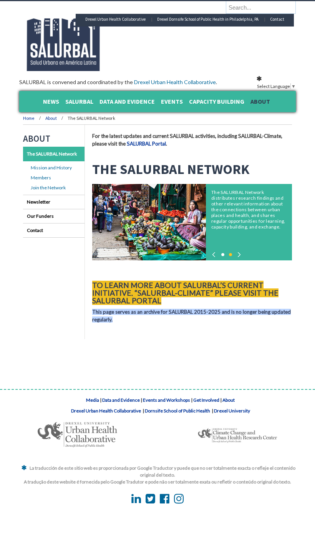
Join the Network (48, 187)
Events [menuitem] (172, 101)
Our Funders (40, 216)
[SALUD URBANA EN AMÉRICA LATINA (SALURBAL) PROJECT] (96, 69)
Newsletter (38, 202)
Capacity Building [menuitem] (216, 101)
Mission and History (51, 168)
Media (92, 400)
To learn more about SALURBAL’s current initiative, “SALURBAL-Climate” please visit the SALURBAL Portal (185, 293)
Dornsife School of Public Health (178, 411)
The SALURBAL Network (52, 154)
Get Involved (206, 400)
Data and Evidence (121, 400)
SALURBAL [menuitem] (79, 101)
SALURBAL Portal (146, 144)
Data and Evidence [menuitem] (127, 101)
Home (29, 118)
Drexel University (232, 411)
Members (41, 177)
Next (238, 252)
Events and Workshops (166, 400)
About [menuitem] (260, 101)
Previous (215, 252)
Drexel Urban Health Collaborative (175, 82)
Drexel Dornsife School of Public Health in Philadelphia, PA (208, 19)
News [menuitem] (51, 101)
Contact (277, 19)
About (51, 118)
